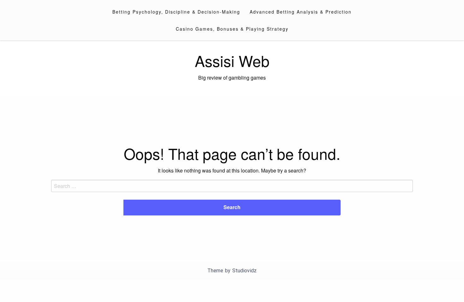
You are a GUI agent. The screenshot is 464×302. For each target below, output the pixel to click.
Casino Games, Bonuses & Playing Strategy (232, 29)
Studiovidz (244, 271)
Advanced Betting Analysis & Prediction (301, 12)
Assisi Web (232, 60)
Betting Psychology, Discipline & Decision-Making (176, 12)
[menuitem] (176, 11)
